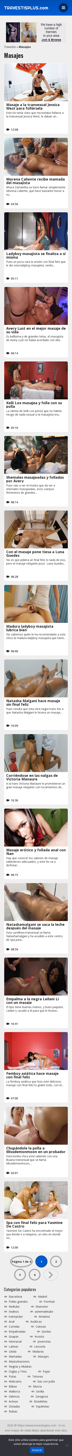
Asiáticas (36, 1321)
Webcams (15, 1381)
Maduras (38, 1351)
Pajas (46, 1371)
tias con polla (46, 1381)
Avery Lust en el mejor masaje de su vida (36, 330)
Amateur (44, 1316)
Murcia (37, 1386)
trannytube (16, 1316)
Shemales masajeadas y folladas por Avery (35, 479)
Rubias (13, 1411)
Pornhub (49, 1301)
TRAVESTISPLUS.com (26, 8)
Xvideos (14, 1311)
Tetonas (37, 1376)
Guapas (14, 1336)
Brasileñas (40, 1401)
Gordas (46, 1331)
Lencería (39, 1346)
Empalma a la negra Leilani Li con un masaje (32, 1000)
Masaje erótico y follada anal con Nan (36, 852)
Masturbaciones (19, 1361)
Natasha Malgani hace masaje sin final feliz (33, 702)
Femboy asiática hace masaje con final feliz (32, 1075)
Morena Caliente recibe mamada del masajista (35, 181)
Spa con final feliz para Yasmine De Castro (34, 1224)
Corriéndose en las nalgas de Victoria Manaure (32, 777)
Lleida (12, 1351)
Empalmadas (17, 1331)
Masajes (43, 1356)
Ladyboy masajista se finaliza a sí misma (36, 255)
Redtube (14, 1306)
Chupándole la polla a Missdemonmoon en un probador (36, 1150)
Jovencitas (44, 1341)
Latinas (13, 1346)
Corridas (14, 1326)
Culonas (41, 1326)
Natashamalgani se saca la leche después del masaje (35, 926)
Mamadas (15, 1356)
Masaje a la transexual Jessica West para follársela (33, 106)
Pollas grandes (18, 1301)
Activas (13, 1401)
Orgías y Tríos (18, 1371)
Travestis (10, 47)
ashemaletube (44, 1311)
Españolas (42, 1406)
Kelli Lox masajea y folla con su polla (34, 404)
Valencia (14, 1396)
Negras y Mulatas (20, 1366)
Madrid (42, 1296)
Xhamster (42, 1306)
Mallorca (14, 1391)
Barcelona (15, 1296)
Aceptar (37, 1450)
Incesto (39, 1336)
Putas (12, 1376)
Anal (11, 1321)
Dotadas (14, 1406)
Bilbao (13, 1386)
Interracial (15, 1341)
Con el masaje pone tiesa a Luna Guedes (35, 553)
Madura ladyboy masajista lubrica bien (29, 628)
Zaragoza (41, 1396)
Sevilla (40, 1391)
